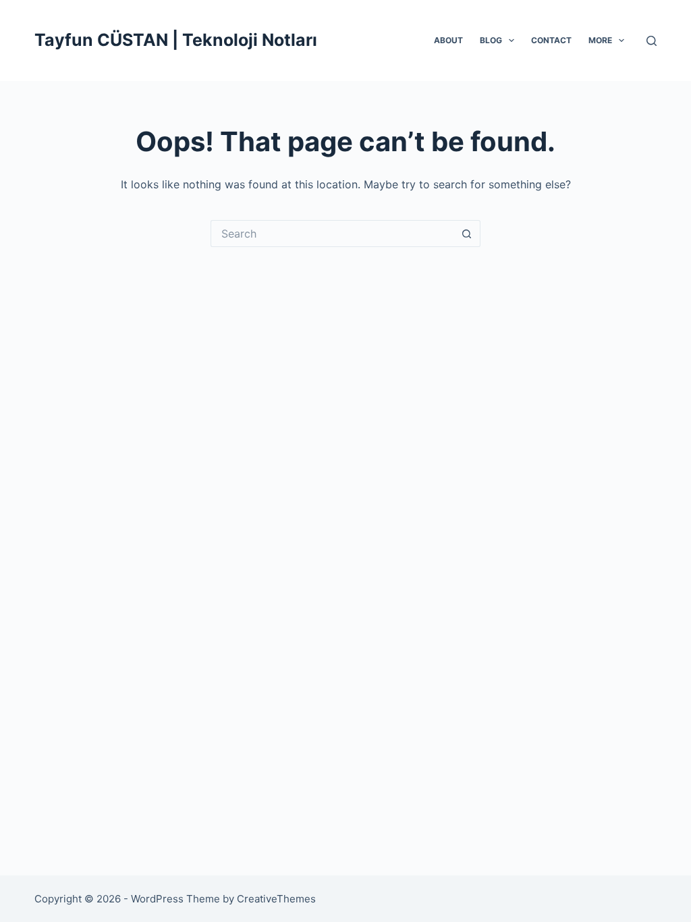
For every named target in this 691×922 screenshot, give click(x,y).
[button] (511, 40)
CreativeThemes (276, 898)
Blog (491, 40)
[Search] (651, 41)
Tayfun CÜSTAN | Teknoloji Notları (175, 40)
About (448, 40)
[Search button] (466, 233)
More (600, 40)
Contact (551, 40)
